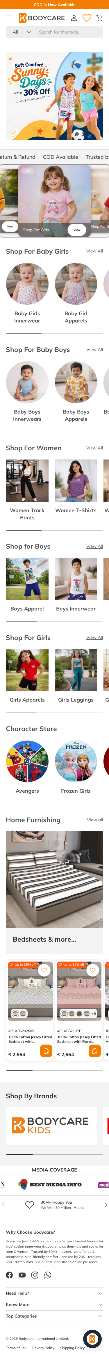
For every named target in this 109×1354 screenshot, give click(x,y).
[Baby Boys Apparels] (76, 382)
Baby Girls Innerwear (27, 317)
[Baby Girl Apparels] (76, 284)
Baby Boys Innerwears (27, 415)
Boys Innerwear (76, 608)
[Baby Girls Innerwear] (27, 284)
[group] (54, 201)
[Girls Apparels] (27, 670)
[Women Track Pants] (27, 481)
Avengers (27, 790)
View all (95, 819)
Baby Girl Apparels (76, 317)
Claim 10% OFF (29, 4)
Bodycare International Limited (43, 1338)
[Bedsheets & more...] (54, 879)
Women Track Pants (27, 514)
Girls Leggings (76, 699)
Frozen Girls (76, 790)
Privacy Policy (43, 1348)
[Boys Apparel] (27, 579)
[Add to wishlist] (44, 970)
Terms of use (16, 1348)
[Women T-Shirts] (76, 481)
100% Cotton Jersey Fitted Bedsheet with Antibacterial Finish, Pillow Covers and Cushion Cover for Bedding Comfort (30, 1048)
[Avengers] (27, 761)
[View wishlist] (87, 18)
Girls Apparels (27, 699)
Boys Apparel (27, 608)
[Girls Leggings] (76, 670)
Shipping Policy (72, 1348)
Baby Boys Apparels (76, 415)
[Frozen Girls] (76, 761)
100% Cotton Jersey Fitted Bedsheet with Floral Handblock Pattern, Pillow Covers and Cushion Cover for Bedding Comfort (79, 1046)
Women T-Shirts (76, 510)
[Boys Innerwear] (76, 579)
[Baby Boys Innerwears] (27, 382)
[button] (99, 18)
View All (94, 251)
